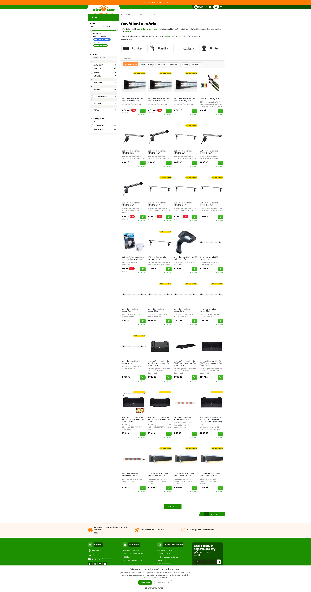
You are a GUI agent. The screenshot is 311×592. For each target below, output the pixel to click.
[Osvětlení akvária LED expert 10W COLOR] (134, 459)
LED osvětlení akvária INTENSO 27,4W (209, 204)
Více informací (161, 577)
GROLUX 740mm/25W (209, 98)
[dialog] (155, 578)
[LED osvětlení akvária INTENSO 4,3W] (134, 136)
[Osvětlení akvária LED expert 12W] (212, 242)
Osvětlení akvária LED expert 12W (209, 258)
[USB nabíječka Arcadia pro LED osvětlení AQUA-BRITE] (134, 242)
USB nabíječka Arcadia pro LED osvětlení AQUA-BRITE (133, 258)
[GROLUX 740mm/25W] (212, 83)
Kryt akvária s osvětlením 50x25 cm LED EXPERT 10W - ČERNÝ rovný (185, 363)
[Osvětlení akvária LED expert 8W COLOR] (186, 402)
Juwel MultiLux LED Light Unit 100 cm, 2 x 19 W (184, 475)
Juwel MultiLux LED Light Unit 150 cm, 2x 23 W (158, 475)
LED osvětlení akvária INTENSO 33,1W (157, 258)
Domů (123, 15)
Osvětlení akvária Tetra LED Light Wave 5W (185, 258)
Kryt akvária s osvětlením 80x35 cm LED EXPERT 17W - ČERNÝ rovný (133, 419)
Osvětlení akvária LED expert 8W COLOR (183, 418)
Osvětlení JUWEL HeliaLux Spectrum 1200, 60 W (132, 99)
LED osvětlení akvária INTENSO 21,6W (183, 204)
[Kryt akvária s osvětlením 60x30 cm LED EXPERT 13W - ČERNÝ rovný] (212, 346)
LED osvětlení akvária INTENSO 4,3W (131, 152)
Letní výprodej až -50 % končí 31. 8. (155, 2)
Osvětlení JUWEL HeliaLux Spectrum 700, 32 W (184, 99)
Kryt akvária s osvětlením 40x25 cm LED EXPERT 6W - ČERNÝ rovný (159, 363)
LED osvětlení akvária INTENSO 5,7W (157, 152)
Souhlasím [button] (145, 583)
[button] (155, 588)
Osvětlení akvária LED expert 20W (157, 310)
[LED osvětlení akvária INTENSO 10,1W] (134, 188)
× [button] (308, 568)
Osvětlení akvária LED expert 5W (131, 310)
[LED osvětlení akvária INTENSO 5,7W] (160, 136)
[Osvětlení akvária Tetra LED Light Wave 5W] (186, 242)
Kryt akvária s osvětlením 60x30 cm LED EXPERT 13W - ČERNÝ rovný (211, 363)
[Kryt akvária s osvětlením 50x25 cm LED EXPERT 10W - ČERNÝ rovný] (186, 346)
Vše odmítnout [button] (163, 583)
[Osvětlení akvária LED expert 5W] (134, 294)
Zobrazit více (173, 506)
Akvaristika (150, 15)
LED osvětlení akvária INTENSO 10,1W (131, 204)
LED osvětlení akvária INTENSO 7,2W (209, 152)
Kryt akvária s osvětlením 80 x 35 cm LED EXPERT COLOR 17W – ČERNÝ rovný (211, 419)
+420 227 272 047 (98, 555)
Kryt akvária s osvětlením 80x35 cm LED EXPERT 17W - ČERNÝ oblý (159, 419)
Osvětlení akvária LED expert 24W (183, 310)
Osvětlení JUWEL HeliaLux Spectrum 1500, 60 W (158, 99)
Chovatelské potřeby (135, 15)
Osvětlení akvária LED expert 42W (131, 362)
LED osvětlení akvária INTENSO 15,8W (157, 204)
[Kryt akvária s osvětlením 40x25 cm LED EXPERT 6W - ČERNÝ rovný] (160, 346)
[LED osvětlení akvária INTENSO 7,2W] (212, 136)
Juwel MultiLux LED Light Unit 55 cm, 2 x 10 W (210, 475)
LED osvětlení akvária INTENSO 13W (183, 152)
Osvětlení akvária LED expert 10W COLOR (131, 475)
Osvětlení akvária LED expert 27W (209, 310)
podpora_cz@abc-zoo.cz (101, 559)
